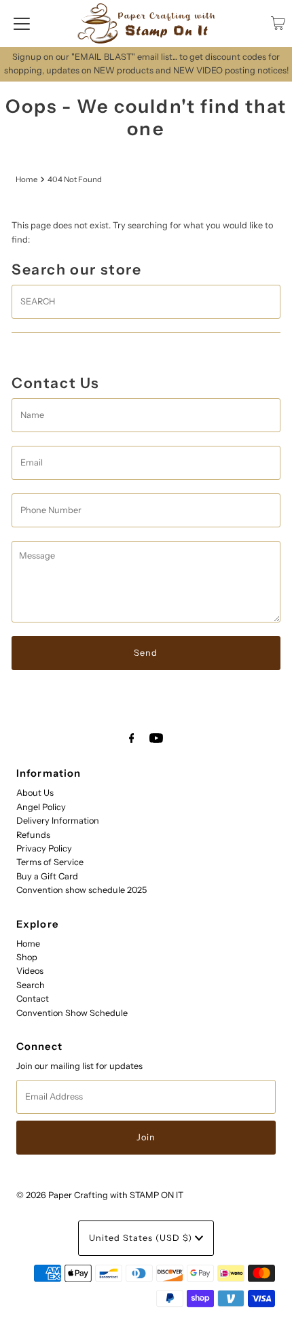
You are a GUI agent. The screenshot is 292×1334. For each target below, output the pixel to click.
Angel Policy (41, 807)
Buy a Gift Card (47, 876)
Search (30, 985)
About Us (35, 793)
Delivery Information (57, 820)
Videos (29, 971)
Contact (32, 999)
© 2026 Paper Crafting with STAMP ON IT (99, 1195)
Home (26, 179)
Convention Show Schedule (72, 1013)
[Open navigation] (21, 23)
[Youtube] (156, 738)
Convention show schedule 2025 (81, 890)
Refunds (33, 835)
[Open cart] (278, 23)
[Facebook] (131, 738)
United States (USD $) (142, 1238)
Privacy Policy (44, 848)
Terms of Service (50, 862)
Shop (26, 957)
